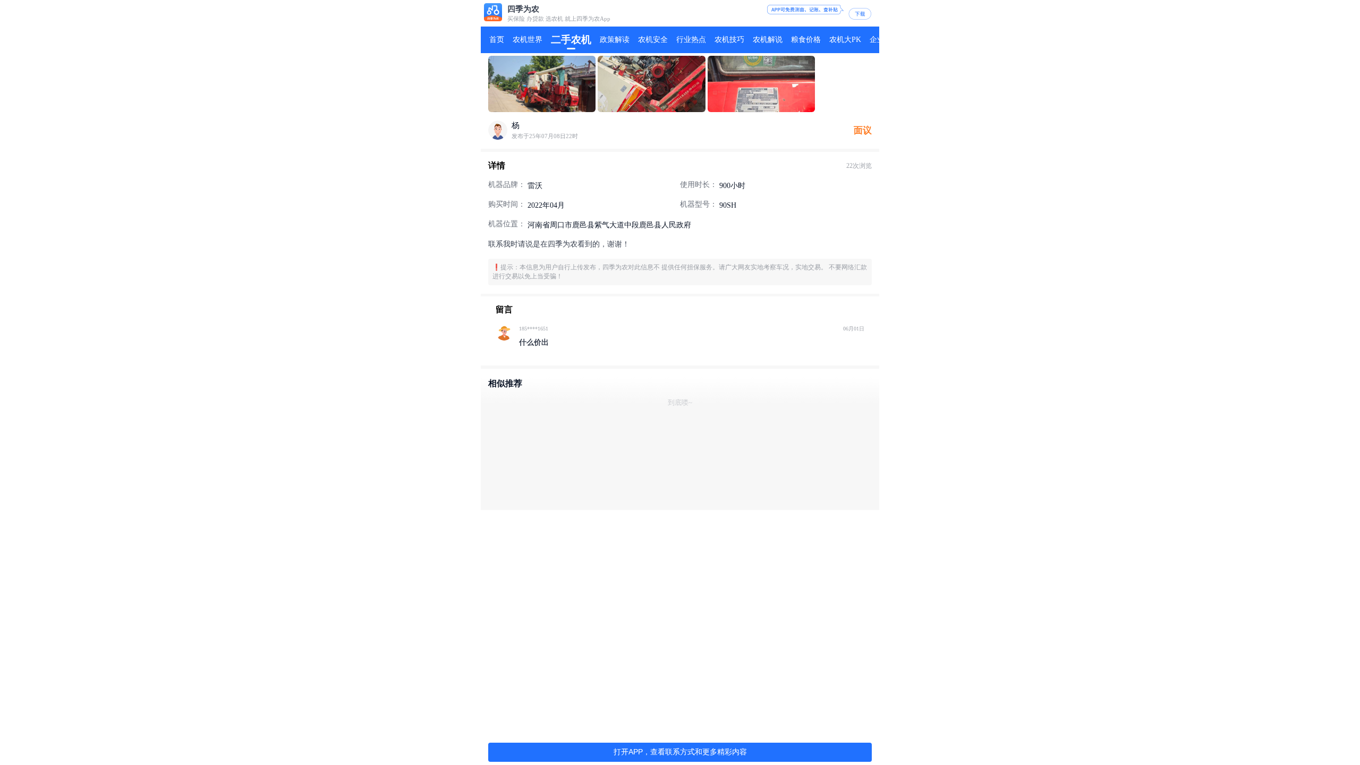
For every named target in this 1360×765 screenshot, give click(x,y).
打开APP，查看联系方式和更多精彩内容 (680, 751)
